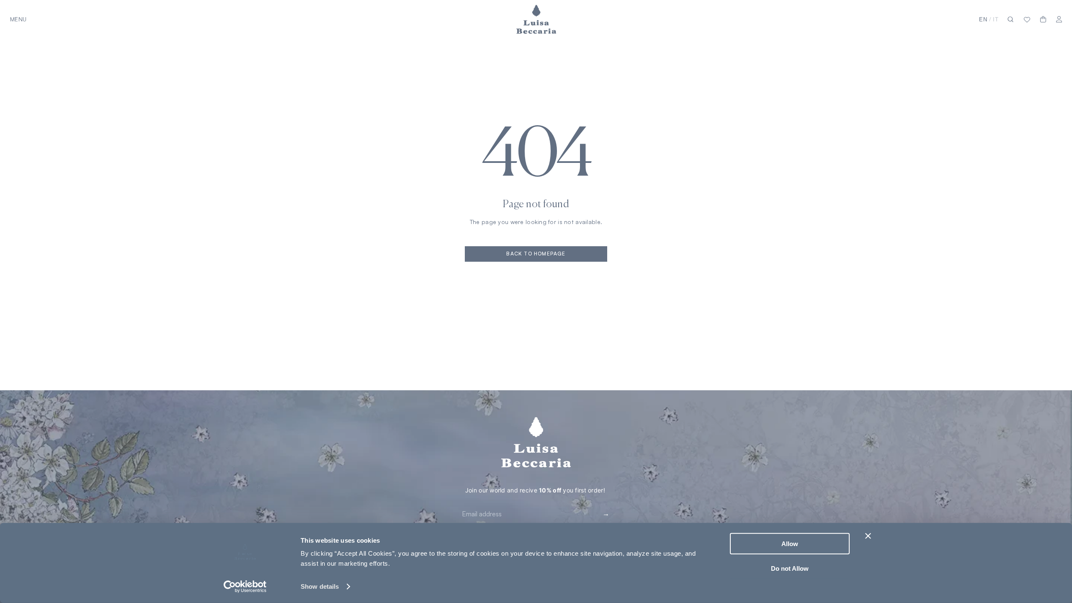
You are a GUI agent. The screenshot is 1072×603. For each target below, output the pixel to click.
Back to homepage (535, 253)
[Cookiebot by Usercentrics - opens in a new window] (245, 586)
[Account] (1059, 19)
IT (996, 19)
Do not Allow (790, 568)
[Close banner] (868, 536)
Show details (320, 586)
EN (983, 19)
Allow (789, 543)
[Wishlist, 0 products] (1027, 19)
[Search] (1010, 19)
